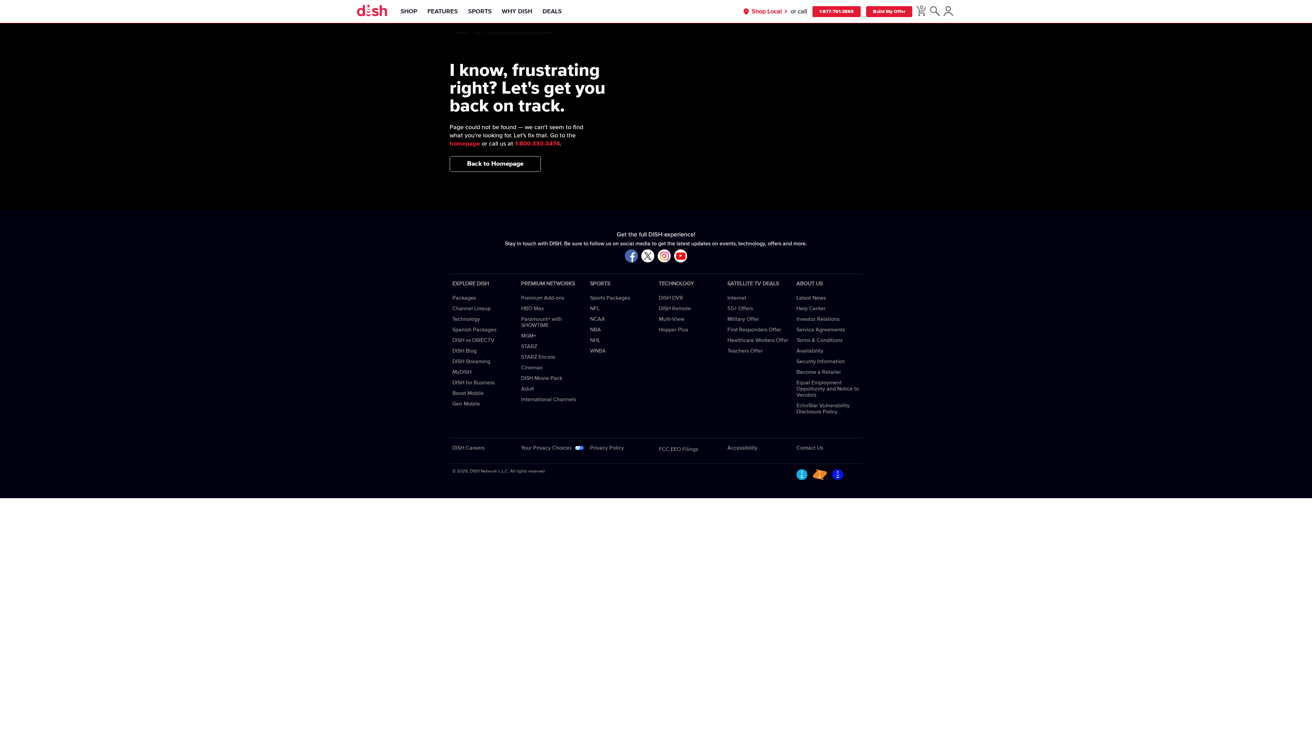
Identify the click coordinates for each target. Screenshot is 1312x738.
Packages (464, 298)
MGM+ (528, 336)
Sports (480, 12)
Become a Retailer (818, 372)
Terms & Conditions (819, 340)
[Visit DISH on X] (647, 256)
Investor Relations (817, 319)
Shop (408, 12)
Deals (552, 12)
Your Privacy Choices (546, 448)
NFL (595, 308)
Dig (478, 33)
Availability (809, 351)
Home (462, 33)
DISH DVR (671, 298)
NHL (595, 340)
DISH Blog (464, 351)
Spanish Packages (474, 329)
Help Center (810, 308)
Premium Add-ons (542, 298)
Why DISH (517, 12)
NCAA (597, 319)
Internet (736, 298)
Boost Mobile (468, 393)
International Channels (548, 399)
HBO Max (532, 308)
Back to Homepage (495, 164)
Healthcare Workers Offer (757, 340)
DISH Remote (675, 308)
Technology (466, 319)
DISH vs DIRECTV (473, 340)
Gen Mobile (466, 404)
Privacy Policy (607, 448)
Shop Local (767, 12)
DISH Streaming (471, 361)
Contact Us (809, 448)
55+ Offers (740, 308)
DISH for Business (473, 382)
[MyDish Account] (948, 11)
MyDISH (462, 372)
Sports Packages (610, 298)
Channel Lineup (471, 308)
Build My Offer (889, 11)
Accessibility (742, 448)
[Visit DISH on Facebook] (631, 256)
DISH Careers (468, 448)
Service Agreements (820, 329)
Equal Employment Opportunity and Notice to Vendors (827, 389)
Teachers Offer (745, 351)
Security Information (820, 361)
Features (442, 12)
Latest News (811, 298)
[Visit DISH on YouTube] (680, 256)
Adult (527, 389)
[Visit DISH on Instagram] (664, 256)
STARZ (529, 346)
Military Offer (743, 319)
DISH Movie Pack (541, 378)
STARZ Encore (538, 357)
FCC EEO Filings (678, 449)
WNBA (598, 351)
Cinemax (532, 367)
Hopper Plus (673, 329)
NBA (595, 329)
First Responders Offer (754, 329)
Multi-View (671, 319)
